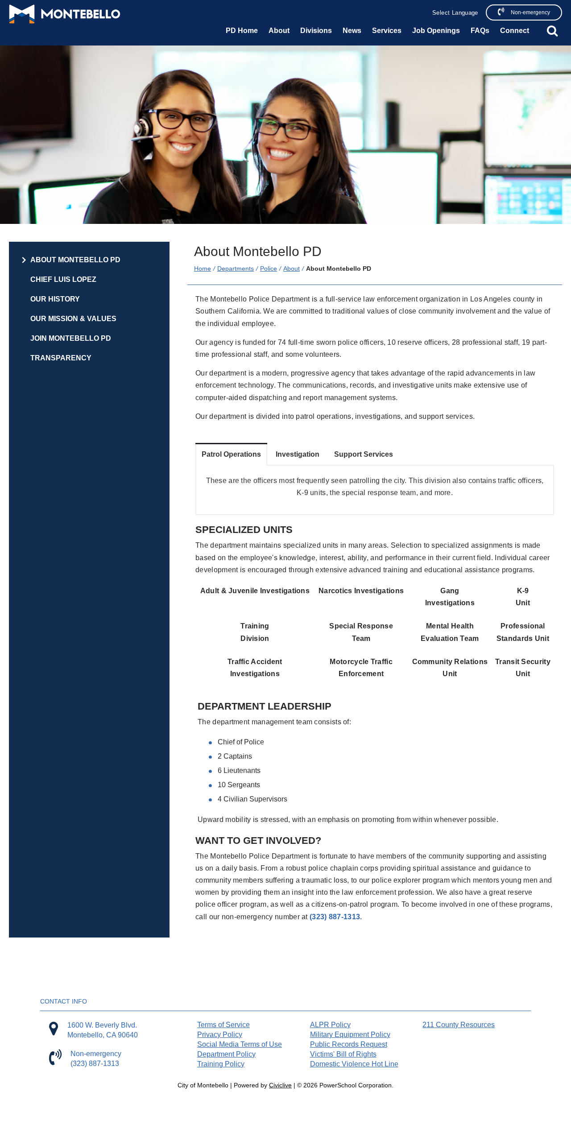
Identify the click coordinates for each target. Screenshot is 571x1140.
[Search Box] (552, 31)
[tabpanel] (374, 490)
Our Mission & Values (73, 318)
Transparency (60, 358)
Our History (55, 299)
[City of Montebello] (64, 14)
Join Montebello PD (70, 338)
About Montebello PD (75, 260)
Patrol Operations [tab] (231, 454)
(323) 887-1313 (335, 917)
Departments (235, 268)
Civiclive (280, 1085)
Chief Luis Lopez (63, 279)
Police (268, 268)
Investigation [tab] (297, 454)
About (291, 268)
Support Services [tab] (363, 454)
